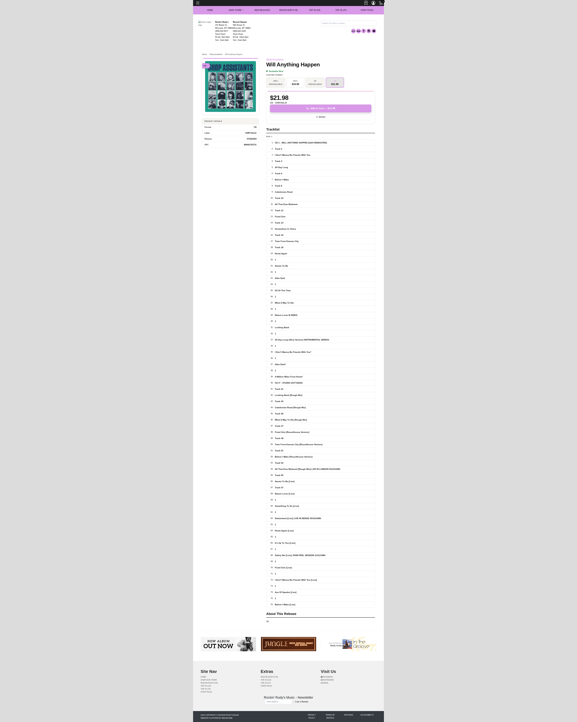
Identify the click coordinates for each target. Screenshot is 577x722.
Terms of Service (330, 716)
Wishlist (322, 117)
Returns (348, 715)
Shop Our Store (209, 680)
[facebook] (363, 30)
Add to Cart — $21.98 (322, 108)
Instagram (328, 680)
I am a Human (301, 702)
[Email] (373, 30)
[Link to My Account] (373, 3)
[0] (381, 3)
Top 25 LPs (341, 10)
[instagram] (368, 30)
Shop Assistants (215, 54)
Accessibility (367, 715)
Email (325, 683)
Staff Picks (367, 10)
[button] (236, 10)
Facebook (328, 677)
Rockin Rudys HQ (288, 10)
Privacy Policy (312, 716)
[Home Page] (205, 23)
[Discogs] (358, 31)
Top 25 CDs (314, 10)
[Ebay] (353, 31)
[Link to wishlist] (366, 3)
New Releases (262, 10)
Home (204, 54)
